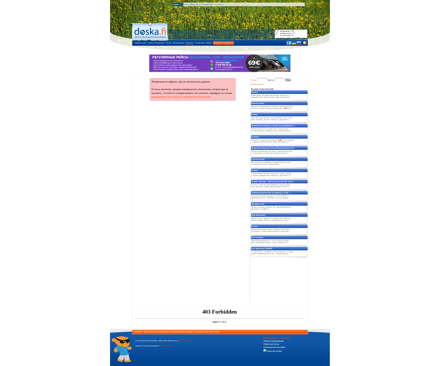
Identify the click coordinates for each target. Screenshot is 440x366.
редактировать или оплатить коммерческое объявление (181, 97)
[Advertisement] (276, 279)
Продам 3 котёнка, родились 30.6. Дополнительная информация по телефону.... (271, 208)
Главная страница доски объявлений (150, 31)
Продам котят (257, 204)
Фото (198, 4)
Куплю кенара (258, 159)
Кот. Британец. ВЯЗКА (261, 249)
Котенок (255, 137)
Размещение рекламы (274, 347)
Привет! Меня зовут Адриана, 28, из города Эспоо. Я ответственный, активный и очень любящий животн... (271, 130)
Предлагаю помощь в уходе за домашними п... (273, 126)
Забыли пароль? (257, 84)
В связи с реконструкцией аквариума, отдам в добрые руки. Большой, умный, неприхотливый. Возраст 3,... (271, 186)
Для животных (258, 215)
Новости (212, 4)
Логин (253, 80)
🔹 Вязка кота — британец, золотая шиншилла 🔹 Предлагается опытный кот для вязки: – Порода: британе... (272, 253)
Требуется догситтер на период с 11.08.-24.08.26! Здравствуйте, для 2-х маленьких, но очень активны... (270, 197)
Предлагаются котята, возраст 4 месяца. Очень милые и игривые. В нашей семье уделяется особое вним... (270, 230)
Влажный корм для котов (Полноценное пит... (273, 148)
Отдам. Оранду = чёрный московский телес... (272, 182)
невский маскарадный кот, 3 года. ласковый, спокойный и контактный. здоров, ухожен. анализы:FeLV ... (270, 241)
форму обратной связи (186, 341)
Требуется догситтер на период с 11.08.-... (271, 193)
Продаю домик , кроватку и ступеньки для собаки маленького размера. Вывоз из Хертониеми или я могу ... (271, 219)
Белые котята (257, 103)
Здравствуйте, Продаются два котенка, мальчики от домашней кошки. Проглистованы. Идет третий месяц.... (271, 96)
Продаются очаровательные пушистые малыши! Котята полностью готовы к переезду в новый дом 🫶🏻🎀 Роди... (272, 107)
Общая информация (273, 341)
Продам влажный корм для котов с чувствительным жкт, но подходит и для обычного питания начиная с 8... (271, 152)
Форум (186, 4)
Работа (220, 4)
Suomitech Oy (201, 332)
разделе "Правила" (165, 346)
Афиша (205, 4)
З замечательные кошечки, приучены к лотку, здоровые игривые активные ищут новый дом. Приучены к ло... (271, 174)
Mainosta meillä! (274, 351)
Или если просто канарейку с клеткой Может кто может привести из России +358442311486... (270, 163)
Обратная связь (271, 344)
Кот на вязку (257, 237)
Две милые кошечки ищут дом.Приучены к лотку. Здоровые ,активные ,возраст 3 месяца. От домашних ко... (271, 119)
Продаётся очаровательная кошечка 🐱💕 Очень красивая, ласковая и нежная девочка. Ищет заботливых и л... (272, 141)
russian (176, 4)
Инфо (192, 4)
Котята (254, 92)
